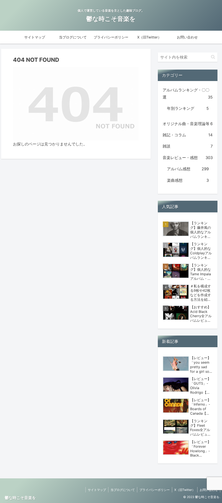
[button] (213, 56)
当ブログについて (123, 490)
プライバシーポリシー (154, 490)
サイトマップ (97, 490)
